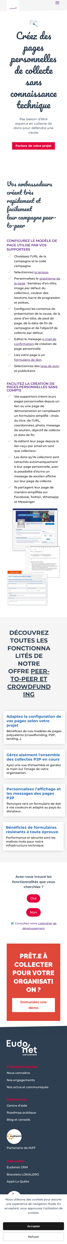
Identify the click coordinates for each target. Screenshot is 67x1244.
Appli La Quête (18, 1181)
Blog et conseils (18, 1119)
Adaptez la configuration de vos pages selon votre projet (34, 721)
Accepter (33, 1226)
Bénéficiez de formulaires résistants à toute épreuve (32, 829)
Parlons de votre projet (33, 146)
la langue (41, 272)
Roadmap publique (21, 1112)
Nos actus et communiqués (27, 1087)
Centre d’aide (17, 1105)
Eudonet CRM (17, 1167)
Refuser (33, 1236)
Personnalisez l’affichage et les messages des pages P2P (34, 793)
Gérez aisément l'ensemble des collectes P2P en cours (33, 757)
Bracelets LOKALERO (23, 1174)
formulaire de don (28, 360)
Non (33, 912)
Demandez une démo (33, 1005)
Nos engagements (21, 1080)
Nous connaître (18, 1073)
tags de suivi (49, 366)
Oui (33, 898)
